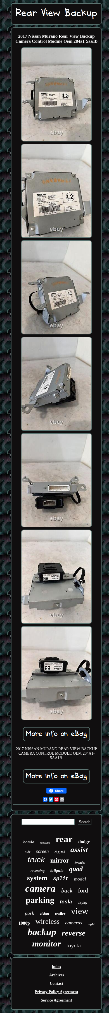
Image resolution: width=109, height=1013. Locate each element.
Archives (56, 975)
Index (56, 967)
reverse (74, 932)
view (79, 911)
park (29, 913)
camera (40, 888)
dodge (84, 841)
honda (28, 842)
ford (83, 890)
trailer (60, 914)
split (60, 879)
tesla (66, 902)
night (91, 924)
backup (42, 932)
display (82, 903)
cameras (73, 922)
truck (36, 859)
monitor (46, 943)
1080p (24, 923)
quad (76, 869)
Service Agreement (56, 1000)
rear (64, 839)
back (66, 890)
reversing (37, 870)
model (80, 879)
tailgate (56, 870)
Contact (56, 983)
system (37, 878)
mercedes (45, 842)
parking (40, 900)
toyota (74, 945)
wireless (47, 921)
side (27, 852)
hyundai (80, 862)
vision (44, 914)
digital (59, 852)
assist (79, 850)
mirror (59, 860)
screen (42, 851)
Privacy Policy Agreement (56, 992)
